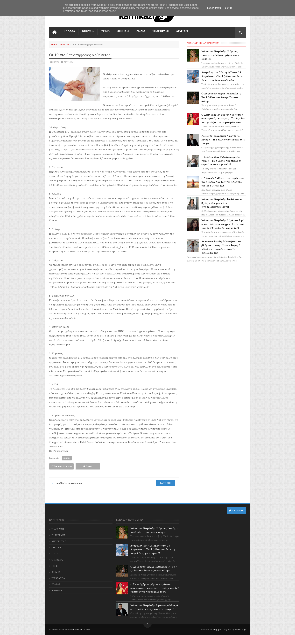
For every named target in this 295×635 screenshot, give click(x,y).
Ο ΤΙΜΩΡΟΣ (57, 560)
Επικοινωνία (238, 510)
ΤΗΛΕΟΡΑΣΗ (160, 31)
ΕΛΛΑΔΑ (69, 31)
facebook (165, 483)
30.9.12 (55, 62)
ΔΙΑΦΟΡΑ (64, 44)
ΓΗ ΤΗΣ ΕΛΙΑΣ (58, 535)
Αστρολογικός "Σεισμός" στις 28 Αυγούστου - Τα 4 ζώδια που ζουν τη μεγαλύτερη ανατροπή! (221, 76)
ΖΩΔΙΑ (140, 31)
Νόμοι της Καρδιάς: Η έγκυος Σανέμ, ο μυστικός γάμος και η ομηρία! (220, 55)
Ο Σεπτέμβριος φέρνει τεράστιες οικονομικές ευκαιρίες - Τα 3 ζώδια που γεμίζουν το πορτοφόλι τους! (223, 118)
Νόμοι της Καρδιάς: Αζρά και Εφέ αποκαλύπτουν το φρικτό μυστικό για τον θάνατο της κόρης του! (222, 224)
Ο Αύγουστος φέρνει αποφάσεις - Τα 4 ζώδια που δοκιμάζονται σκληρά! (221, 97)
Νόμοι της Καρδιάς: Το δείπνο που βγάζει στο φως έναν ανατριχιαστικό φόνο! (222, 202)
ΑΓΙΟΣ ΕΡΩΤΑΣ (59, 541)
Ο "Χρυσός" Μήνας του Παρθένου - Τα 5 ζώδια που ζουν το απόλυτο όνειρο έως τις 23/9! (222, 181)
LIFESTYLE (123, 31)
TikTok (55, 566)
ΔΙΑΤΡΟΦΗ (183, 31)
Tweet (89, 466)
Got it (229, 8)
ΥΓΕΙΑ (105, 31)
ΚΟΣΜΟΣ (88, 31)
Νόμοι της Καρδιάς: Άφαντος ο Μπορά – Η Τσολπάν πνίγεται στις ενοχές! (223, 139)
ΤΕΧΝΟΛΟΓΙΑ (58, 578)
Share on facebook (62, 466)
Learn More (214, 8)
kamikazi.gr (76, 629)
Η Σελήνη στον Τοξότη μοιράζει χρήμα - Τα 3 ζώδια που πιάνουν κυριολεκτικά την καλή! (221, 160)
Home (54, 44)
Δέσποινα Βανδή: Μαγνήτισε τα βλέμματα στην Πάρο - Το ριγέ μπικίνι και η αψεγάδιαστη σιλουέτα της (221, 247)
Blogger (217, 629)
